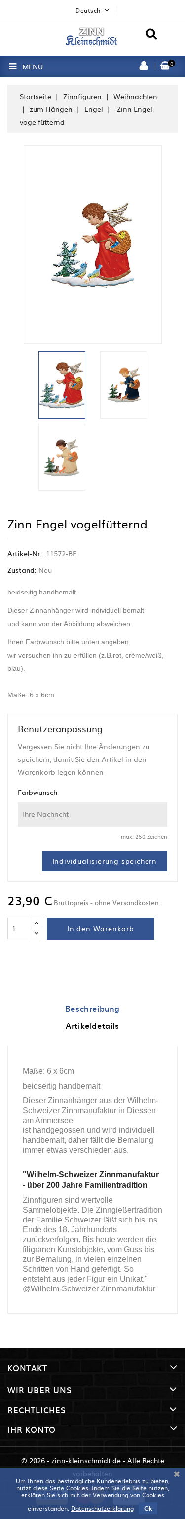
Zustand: (22, 569)
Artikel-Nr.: (25, 553)
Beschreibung (92, 1008)
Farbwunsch (37, 792)
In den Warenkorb (100, 928)
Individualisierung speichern (104, 861)
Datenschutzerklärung (102, 1508)
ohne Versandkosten (127, 902)
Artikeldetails (92, 1025)
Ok (148, 1508)
